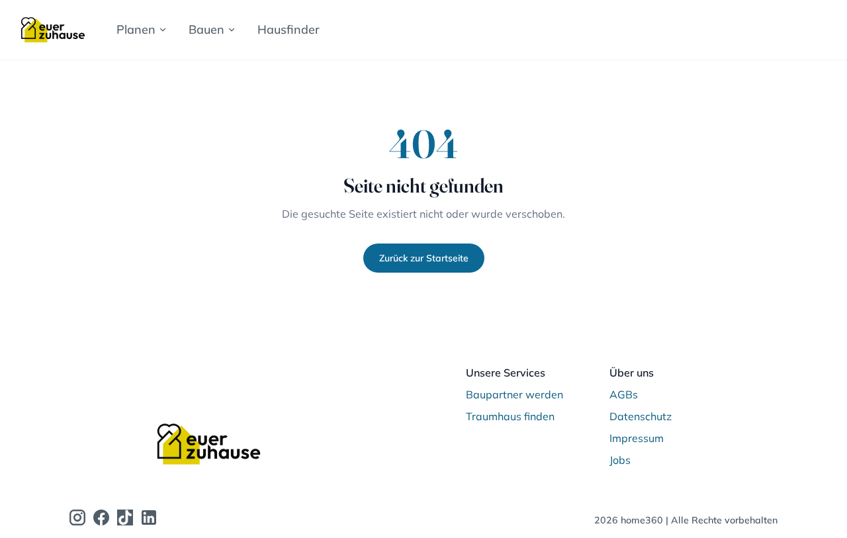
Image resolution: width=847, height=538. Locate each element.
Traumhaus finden (510, 416)
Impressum (636, 438)
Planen (136, 29)
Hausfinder (288, 29)
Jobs (620, 460)
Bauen (206, 29)
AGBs (623, 394)
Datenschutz (640, 416)
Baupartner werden (514, 394)
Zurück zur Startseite (423, 258)
